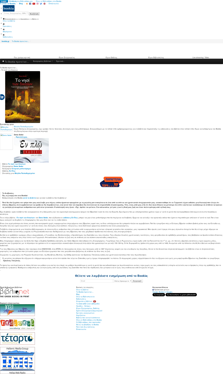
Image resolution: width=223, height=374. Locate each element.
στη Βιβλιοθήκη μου (21, 1)
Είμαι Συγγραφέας (67, 57)
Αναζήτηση (34, 14)
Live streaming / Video (201, 57)
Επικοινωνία (54, 3)
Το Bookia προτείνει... (21, 41)
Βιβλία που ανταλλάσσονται (88, 317)
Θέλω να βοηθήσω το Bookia (87, 324)
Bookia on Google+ (166, 292)
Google (155, 292)
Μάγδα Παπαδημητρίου (23, 126)
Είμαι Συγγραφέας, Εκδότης (88, 308)
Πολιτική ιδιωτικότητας (85, 327)
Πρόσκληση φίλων (161, 289)
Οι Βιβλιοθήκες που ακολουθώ (88, 322)
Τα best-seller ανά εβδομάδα (88, 303)
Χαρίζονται (80, 315)
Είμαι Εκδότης (111, 57)
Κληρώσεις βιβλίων (84, 301)
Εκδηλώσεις (81, 299)
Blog (77, 294)
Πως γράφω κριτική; (22, 57)
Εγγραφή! (137, 281)
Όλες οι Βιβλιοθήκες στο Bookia (48, 1)
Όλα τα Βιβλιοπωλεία (85, 296)
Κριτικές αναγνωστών (85, 313)
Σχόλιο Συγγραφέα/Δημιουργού (89, 310)
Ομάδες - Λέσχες (83, 306)
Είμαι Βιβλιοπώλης (156, 57)
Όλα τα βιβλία (82, 289)
